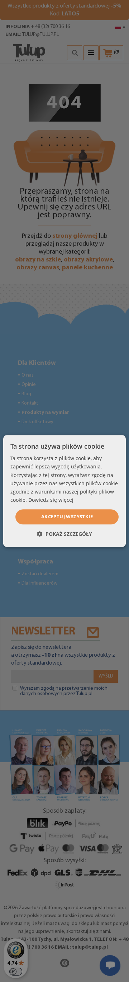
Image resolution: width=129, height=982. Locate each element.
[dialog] (64, 491)
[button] (64, 534)
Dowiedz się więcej (50, 499)
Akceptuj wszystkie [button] (67, 516)
